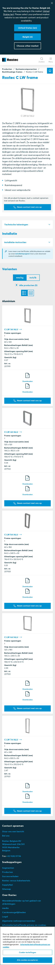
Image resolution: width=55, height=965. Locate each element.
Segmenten (8, 868)
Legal (5, 916)
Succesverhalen (10, 876)
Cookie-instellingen (27, 952)
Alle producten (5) (28, 285)
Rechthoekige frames (12, 72)
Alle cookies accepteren (27, 960)
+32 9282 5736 (13, 856)
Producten (7, 69)
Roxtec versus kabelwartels (16, 880)
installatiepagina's (22, 254)
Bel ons (5, 835)
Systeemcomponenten (26, 69)
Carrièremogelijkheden (14, 912)
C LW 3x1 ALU (11, 329)
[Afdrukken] (50, 71)
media (5, 908)
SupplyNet (7, 884)
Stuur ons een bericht (13, 831)
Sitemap (6, 889)
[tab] (27, 224)
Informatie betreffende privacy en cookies (24, 925)
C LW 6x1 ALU (11, 637)
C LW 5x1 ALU (11, 534)
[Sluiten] (52, 3)
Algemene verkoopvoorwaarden (18, 920)
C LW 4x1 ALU (11, 432)
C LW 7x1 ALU (11, 739)
